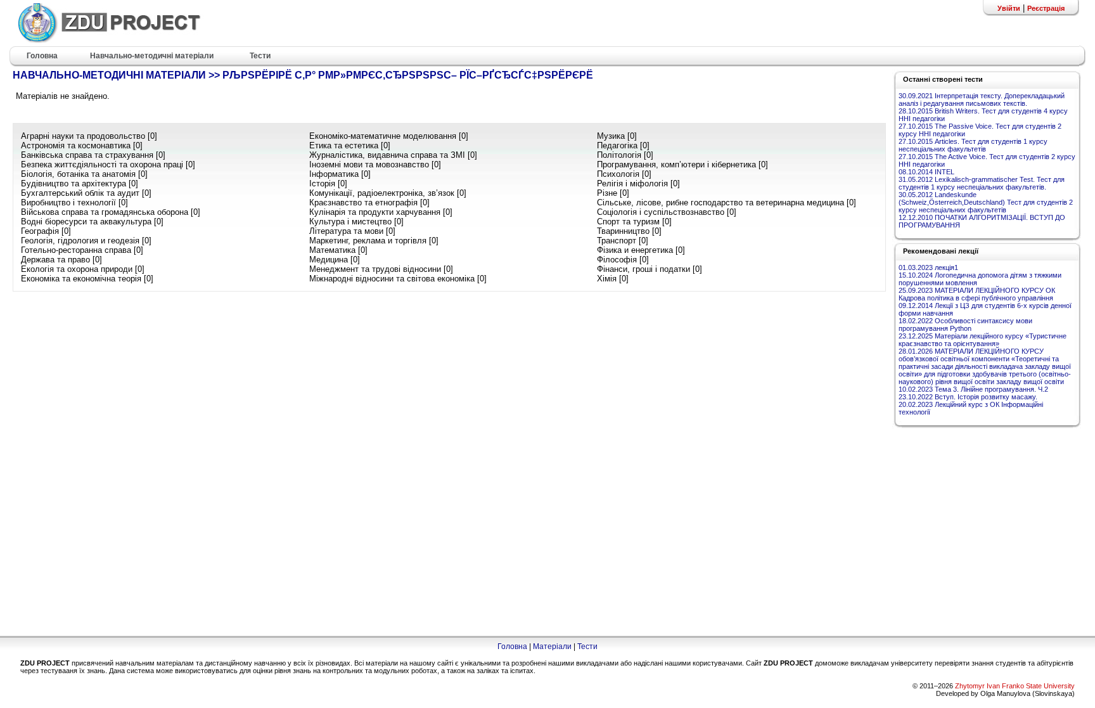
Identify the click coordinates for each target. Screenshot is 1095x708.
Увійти (1008, 8)
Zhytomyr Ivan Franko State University (1015, 686)
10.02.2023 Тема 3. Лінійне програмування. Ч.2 (973, 389)
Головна (512, 646)
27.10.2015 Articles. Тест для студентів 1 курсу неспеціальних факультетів (973, 145)
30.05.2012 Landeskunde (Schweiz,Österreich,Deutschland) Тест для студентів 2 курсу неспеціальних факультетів (986, 202)
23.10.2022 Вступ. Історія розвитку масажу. (968, 397)
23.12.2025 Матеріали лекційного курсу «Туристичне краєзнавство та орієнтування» (982, 339)
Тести (587, 646)
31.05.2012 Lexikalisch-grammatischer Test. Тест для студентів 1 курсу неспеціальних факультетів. (982, 183)
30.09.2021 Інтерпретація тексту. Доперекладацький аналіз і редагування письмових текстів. (982, 99)
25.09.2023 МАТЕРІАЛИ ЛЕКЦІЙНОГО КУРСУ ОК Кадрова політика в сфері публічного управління (977, 294)
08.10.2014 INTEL (926, 172)
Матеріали (552, 646)
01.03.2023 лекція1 (928, 267)
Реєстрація (1046, 8)
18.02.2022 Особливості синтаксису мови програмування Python (965, 324)
